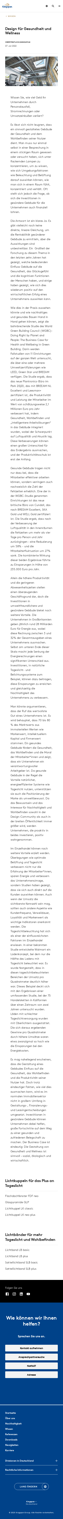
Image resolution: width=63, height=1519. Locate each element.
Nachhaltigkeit (13, 1423)
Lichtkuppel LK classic (19, 1208)
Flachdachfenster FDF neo (21, 1196)
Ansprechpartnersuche (31, 1356)
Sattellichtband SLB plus (20, 1268)
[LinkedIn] (21, 1294)
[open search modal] (53, 6)
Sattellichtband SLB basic (21, 1262)
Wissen (9, 1428)
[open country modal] (47, 6)
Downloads (11, 1439)
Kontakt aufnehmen (31, 1348)
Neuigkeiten (11, 1444)
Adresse (31, 1374)
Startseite (10, 1412)
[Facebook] (7, 1294)
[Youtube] (28, 1294)
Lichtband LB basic (17, 1250)
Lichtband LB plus (16, 1256)
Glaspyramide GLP (17, 1202)
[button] (59, 6)
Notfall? (31, 1365)
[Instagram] (14, 1294)
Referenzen (11, 1434)
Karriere (9, 1450)
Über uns (10, 1418)
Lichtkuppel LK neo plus (20, 1214)
